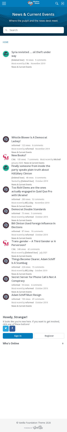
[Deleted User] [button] (18, 60)
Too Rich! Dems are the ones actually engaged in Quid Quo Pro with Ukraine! (32, 191)
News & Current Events (22, 67)
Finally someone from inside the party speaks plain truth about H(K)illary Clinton (31, 169)
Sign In (18, 335)
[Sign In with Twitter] (6, 329)
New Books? (19, 155)
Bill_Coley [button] (29, 202)
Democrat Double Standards (29, 209)
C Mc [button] (27, 63)
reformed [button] (16, 145)
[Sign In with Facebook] (12, 329)
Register (49, 335)
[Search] (57, 3)
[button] (6, 54)
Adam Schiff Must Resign (26, 295)
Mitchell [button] (57, 159)
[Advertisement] (33, 102)
